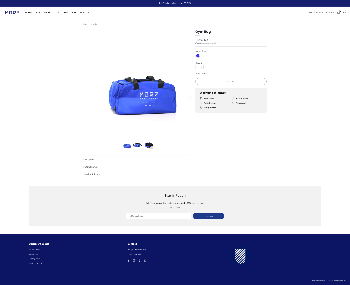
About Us (84, 12)
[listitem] (175, 3)
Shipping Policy (34, 259)
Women (28, 12)
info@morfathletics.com (137, 250)
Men (38, 12)
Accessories (62, 12)
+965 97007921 (134, 254)
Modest (47, 12)
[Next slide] (186, 84)
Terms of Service (35, 263)
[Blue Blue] (197, 55)
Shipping (198, 43)
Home (85, 24)
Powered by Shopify (318, 280)
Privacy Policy (34, 250)
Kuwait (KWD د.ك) (314, 12)
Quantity (199, 63)
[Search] (344, 12)
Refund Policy (34, 254)
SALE (74, 12)
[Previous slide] (89, 84)
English (329, 12)
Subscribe (209, 216)
